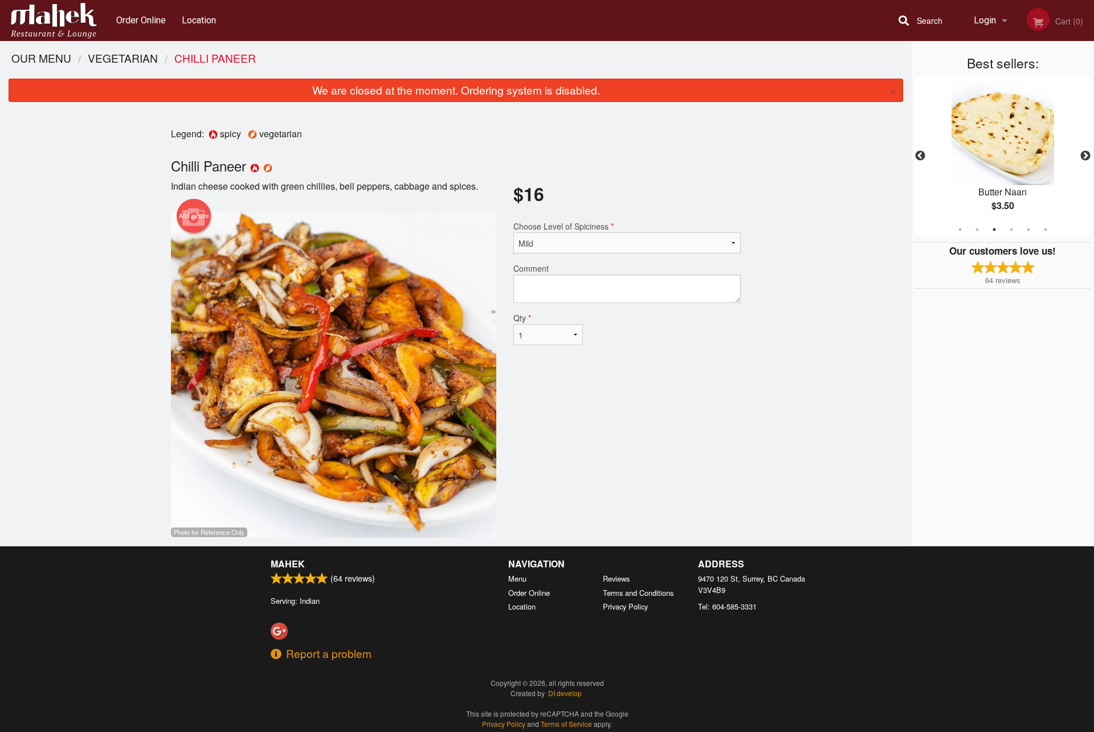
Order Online (141, 20)
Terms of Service (566, 724)
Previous (920, 156)
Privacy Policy (625, 606)
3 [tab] (994, 229)
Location (199, 20)
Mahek (288, 563)
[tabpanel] (1002, 156)
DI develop (565, 693)
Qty (522, 318)
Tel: (727, 606)
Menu (517, 578)
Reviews (616, 578)
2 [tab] (977, 229)
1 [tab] (960, 229)
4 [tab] (1011, 229)
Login (985, 20)
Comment (531, 268)
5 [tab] (1028, 229)
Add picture (194, 216)
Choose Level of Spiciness (563, 226)
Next (1085, 156)
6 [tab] (1045, 229)
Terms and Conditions (638, 592)
